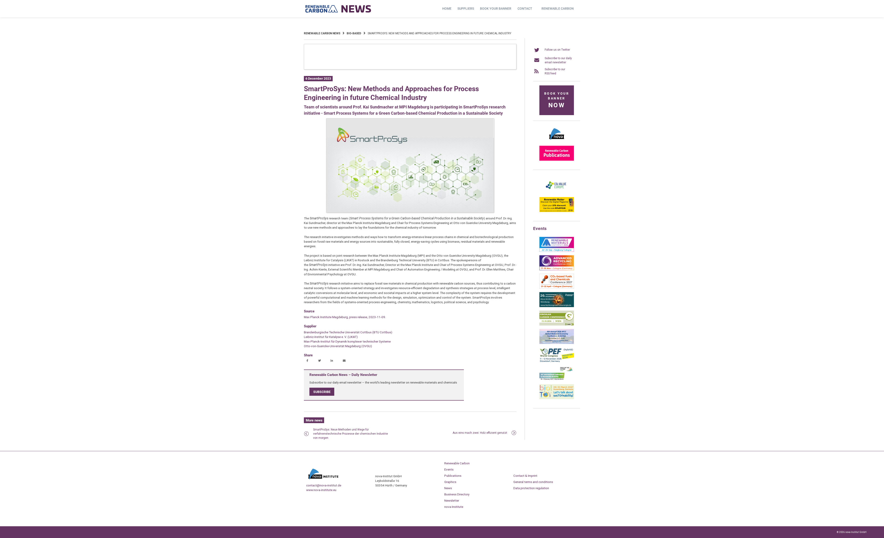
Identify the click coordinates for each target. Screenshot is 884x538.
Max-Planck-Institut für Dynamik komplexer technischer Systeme (347, 341)
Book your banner (495, 8)
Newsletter (451, 500)
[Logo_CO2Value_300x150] (556, 192)
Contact (525, 8)
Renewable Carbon (557, 8)
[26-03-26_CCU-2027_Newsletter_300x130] (556, 287)
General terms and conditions (533, 482)
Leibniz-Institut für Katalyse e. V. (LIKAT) (331, 337)
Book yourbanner (556, 100)
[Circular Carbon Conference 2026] (556, 324)
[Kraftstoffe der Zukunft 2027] (556, 379)
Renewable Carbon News (322, 33)
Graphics (450, 482)
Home (446, 8)
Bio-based (354, 33)
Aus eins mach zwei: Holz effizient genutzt (480, 432)
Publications (452, 475)
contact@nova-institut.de (323, 485)
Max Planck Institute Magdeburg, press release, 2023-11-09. (345, 317)
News (448, 488)
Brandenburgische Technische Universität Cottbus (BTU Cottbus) (348, 332)
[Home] (338, 9)
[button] (308, 361)
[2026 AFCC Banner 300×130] (556, 343)
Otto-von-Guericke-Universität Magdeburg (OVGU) (338, 346)
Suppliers (465, 8)
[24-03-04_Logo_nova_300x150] (556, 141)
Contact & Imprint (525, 475)
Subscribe (322, 391)
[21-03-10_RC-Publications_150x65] (556, 159)
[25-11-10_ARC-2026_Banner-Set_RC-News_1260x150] (410, 68)
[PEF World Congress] (556, 361)
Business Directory (456, 494)
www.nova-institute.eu (321, 490)
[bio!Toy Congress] (556, 398)
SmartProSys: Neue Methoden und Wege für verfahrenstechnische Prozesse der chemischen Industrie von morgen (350, 433)
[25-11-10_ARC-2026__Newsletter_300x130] (556, 269)
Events (449, 469)
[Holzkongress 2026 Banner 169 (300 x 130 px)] (556, 306)
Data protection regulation (531, 488)
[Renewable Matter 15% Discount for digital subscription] (556, 211)
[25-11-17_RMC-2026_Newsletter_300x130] (556, 251)
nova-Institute (453, 507)
